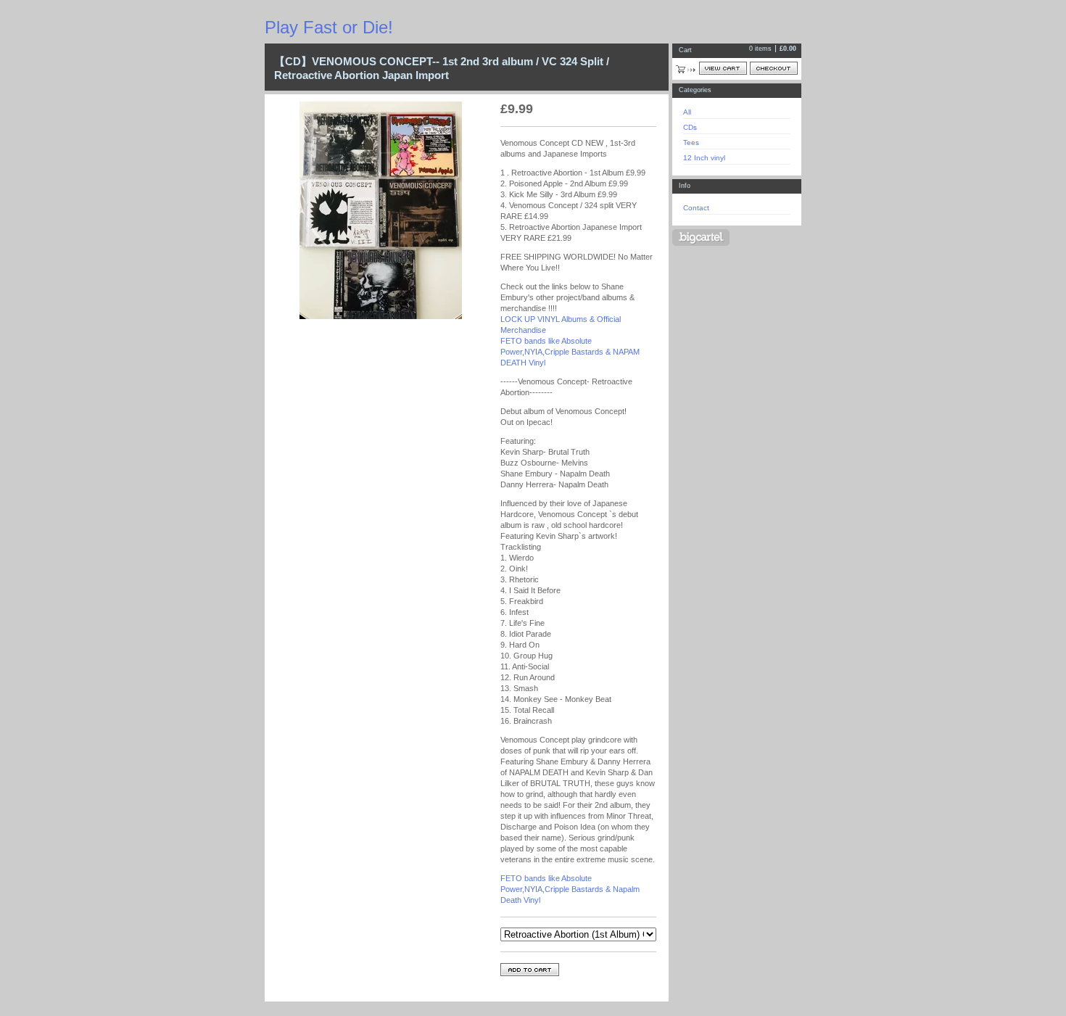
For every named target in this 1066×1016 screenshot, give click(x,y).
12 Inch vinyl (704, 158)
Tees (691, 142)
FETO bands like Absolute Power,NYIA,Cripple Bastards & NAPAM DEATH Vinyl (570, 351)
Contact (696, 208)
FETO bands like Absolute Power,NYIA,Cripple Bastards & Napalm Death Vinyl (570, 889)
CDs (690, 127)
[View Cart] (723, 68)
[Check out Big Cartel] (701, 237)
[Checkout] (774, 68)
